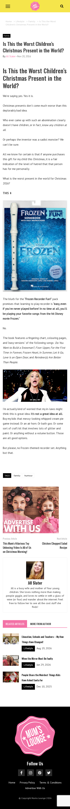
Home (12, 782)
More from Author (40, 624)
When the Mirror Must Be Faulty (37, 658)
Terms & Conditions (50, 782)
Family (7, 35)
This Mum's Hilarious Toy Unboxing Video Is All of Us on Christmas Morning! (17, 547)
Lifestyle (28, 648)
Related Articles (15, 624)
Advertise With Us (35, 788)
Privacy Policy (27, 782)
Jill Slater (10, 56)
